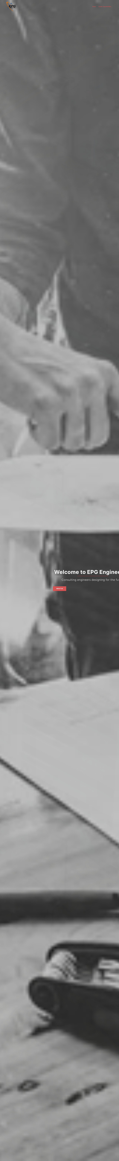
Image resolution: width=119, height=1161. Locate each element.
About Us (59, 585)
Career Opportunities (104, 6)
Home (94, 6)
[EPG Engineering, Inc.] (11, 6)
